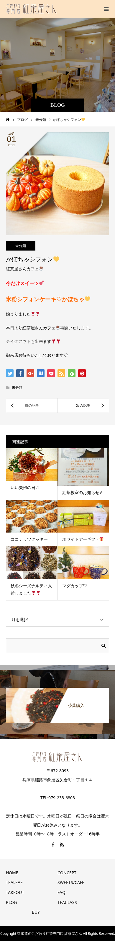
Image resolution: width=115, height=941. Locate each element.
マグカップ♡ (74, 585)
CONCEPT (67, 872)
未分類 (20, 245)
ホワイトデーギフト (80, 539)
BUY (36, 912)
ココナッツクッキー (29, 539)
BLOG (11, 902)
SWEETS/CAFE (71, 882)
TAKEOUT (15, 892)
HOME (12, 872)
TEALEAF (14, 882)
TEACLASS (67, 902)
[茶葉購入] (57, 690)
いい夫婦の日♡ (25, 487)
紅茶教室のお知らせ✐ (82, 492)
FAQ (61, 892)
